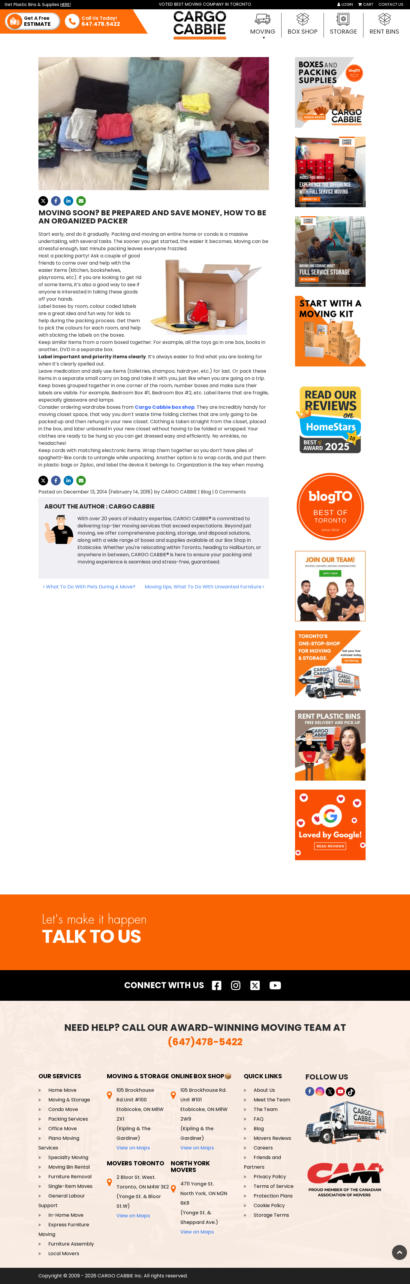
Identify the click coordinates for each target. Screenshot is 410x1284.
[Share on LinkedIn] (68, 201)
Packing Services (68, 1119)
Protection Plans (273, 1195)
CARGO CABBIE (179, 491)
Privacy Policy (270, 1176)
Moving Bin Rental (69, 1167)
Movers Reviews (272, 1138)
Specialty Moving (68, 1157)
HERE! (65, 5)
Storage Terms (271, 1215)
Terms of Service (274, 1186)
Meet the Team (272, 1099)
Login (347, 4)
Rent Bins (384, 31)
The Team (266, 1109)
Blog (259, 1128)
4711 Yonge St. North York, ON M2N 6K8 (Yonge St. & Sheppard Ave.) (203, 1207)
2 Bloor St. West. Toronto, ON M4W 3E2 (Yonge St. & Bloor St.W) (142, 1196)
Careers (263, 1147)
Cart (367, 4)
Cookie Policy (269, 1205)
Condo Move (63, 1109)
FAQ (259, 1119)
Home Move (62, 1090)
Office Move (62, 1128)
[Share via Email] (81, 201)
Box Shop (303, 31)
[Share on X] (43, 201)
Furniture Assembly (71, 1243)
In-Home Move (65, 1215)
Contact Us (390, 4)
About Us (264, 1090)
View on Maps (133, 1147)
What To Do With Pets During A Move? (90, 586)
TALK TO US (91, 936)
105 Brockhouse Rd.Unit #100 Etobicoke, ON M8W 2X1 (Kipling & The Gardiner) (140, 1119)
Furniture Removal (70, 1176)
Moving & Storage (69, 1099)
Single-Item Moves (70, 1186)
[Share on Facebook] (56, 201)
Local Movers (63, 1253)
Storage (343, 31)
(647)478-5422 (205, 1042)
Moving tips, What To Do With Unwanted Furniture (204, 586)
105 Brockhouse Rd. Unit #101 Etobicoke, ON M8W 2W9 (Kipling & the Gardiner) (204, 1119)
